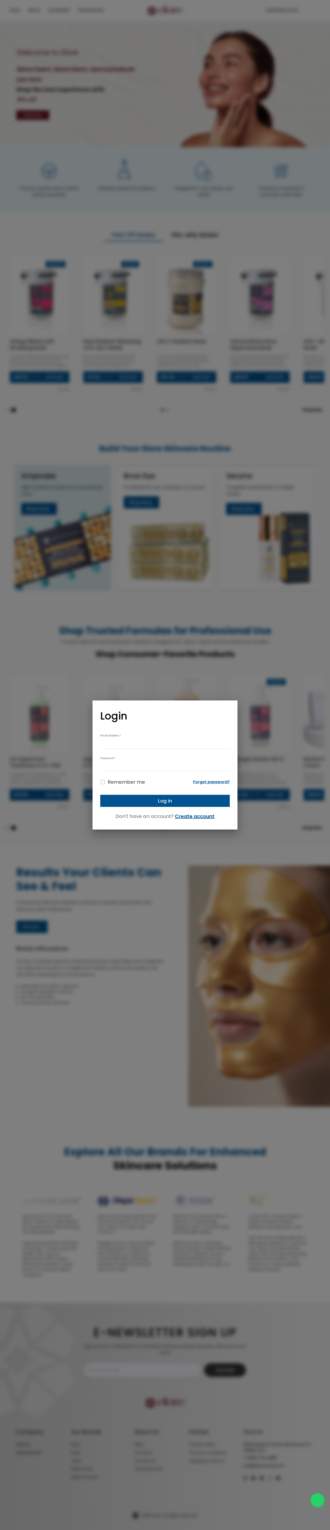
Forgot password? (211, 782)
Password (107, 758)
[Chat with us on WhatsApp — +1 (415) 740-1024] (317, 1500)
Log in (165, 800)
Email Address (110, 735)
